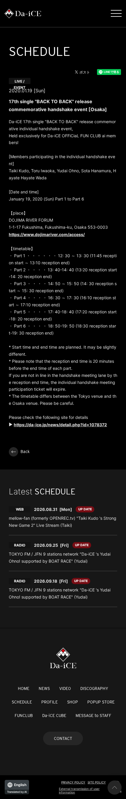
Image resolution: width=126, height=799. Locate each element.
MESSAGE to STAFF (93, 715)
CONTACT (63, 738)
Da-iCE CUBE (54, 715)
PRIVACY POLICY (73, 782)
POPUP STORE (101, 702)
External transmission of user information (79, 790)
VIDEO (65, 688)
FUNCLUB (24, 715)
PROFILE (49, 702)
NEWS (44, 688)
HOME (23, 688)
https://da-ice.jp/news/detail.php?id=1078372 (60, 424)
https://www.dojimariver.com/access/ (47, 234)
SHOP (72, 702)
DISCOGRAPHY (94, 688)
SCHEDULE (22, 702)
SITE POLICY (97, 782)
